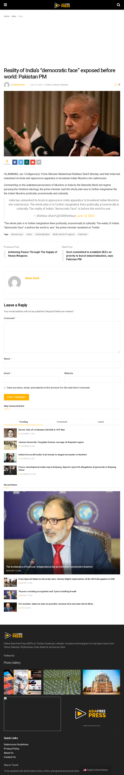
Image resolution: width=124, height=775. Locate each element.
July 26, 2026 (25, 608)
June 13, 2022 (85, 215)
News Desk (19, 85)
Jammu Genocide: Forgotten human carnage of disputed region (51, 442)
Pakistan (63, 85)
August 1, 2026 (26, 595)
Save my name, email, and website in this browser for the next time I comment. (48, 387)
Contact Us (10, 757)
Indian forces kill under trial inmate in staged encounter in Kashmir (52, 454)
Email (8, 373)
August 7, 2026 (26, 583)
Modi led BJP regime (64, 234)
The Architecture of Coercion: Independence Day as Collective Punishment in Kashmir (49, 567)
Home (6, 16)
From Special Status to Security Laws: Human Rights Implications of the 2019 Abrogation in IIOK (66, 579)
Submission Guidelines (16, 744)
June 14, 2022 (36, 85)
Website (68, 373)
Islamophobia (42, 234)
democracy (17, 234)
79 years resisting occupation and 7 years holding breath (47, 591)
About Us (9, 753)
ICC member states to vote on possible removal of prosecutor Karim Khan (55, 604)
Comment (10, 318)
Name (8, 358)
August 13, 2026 (14, 571)
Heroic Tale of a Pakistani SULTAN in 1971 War (41, 430)
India (20, 16)
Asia (14, 16)
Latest (55, 85)
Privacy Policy (11, 748)
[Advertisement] (62, 42)
